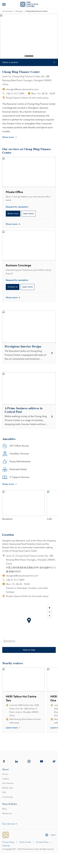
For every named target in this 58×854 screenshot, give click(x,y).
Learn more (28, 213)
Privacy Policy (8, 842)
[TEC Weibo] (54, 761)
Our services (8, 824)
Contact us (12, 287)
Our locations (7, 11)
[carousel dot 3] (30, 56)
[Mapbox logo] (9, 641)
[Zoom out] (49, 612)
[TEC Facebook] (4, 761)
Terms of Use (25, 842)
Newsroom (7, 813)
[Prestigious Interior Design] (29, 353)
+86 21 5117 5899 (15, 94)
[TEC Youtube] (41, 761)
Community (7, 797)
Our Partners (7, 783)
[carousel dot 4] (32, 56)
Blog (4, 809)
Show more (8, 137)
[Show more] (4, 4)
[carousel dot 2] (28, 56)
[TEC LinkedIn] (16, 761)
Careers (5, 779)
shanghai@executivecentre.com (22, 89)
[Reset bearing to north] (49, 616)
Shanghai (19, 11)
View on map (29, 650)
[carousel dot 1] (26, 56)
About (5, 774)
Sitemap (6, 845)
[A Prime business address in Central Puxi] (29, 417)
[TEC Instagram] (29, 761)
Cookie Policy (42, 842)
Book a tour (13, 213)
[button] (29, 620)
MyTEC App (7, 788)
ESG (4, 792)
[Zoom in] (49, 608)
